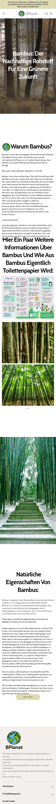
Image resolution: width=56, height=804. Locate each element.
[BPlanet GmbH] (28, 13)
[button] (4, 13)
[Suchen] (46, 13)
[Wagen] (51, 13)
